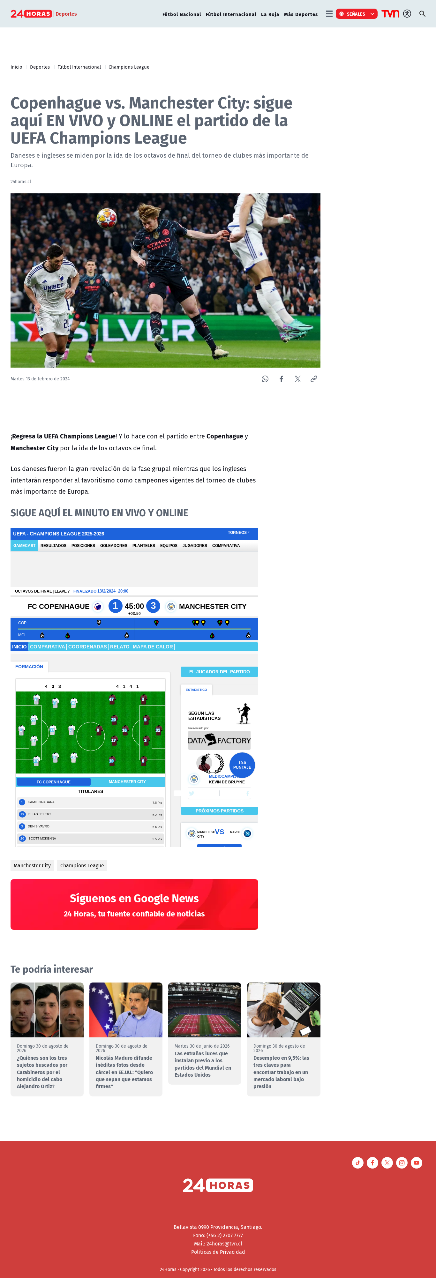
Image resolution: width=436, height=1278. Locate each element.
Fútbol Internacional (231, 14)
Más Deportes (301, 14)
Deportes (40, 66)
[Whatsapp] (265, 378)
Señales (356, 13)
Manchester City (32, 865)
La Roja (270, 14)
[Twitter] (297, 378)
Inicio (16, 66)
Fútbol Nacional (181, 14)
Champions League (129, 66)
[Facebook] (281, 378)
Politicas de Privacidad (218, 1252)
